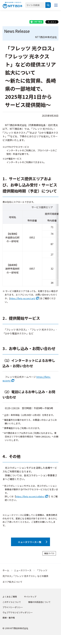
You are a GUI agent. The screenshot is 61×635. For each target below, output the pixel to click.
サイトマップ (30, 596)
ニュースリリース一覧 (29, 542)
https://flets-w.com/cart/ (22, 298)
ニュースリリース (22, 570)
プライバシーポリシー (13, 607)
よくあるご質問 (10, 596)
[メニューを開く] (56, 5)
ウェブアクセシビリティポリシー (18, 612)
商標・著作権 (9, 617)
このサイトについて (12, 601)
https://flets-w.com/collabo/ (30, 496)
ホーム (6, 570)
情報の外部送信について (39, 601)
